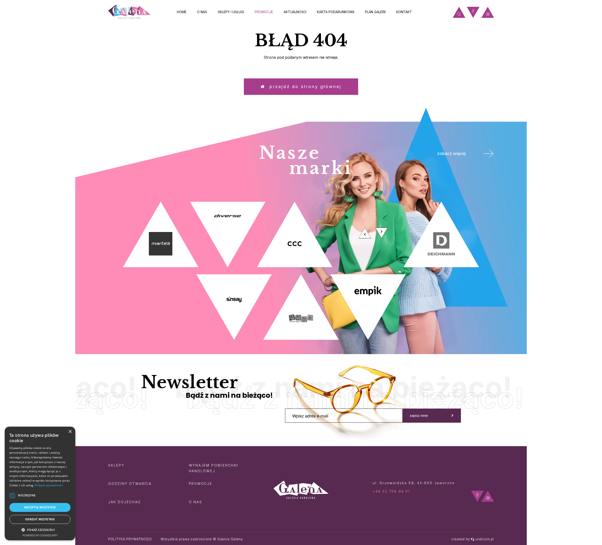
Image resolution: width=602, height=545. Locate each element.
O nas (202, 12)
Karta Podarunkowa (335, 12)
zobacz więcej (451, 153)
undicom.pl (484, 539)
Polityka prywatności (130, 539)
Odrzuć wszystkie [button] (40, 519)
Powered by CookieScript (40, 535)
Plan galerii (375, 12)
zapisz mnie (419, 415)
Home (181, 12)
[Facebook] (473, 12)
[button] (40, 529)
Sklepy (116, 465)
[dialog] (40, 483)
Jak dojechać (124, 502)
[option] (301, 270)
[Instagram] (487, 12)
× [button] (70, 431)
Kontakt (404, 12)
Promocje (264, 12)
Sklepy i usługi (231, 12)
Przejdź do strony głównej (303, 86)
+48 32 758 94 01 (391, 491)
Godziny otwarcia (130, 484)
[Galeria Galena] (129, 11)
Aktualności (295, 12)
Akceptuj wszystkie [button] (40, 507)
